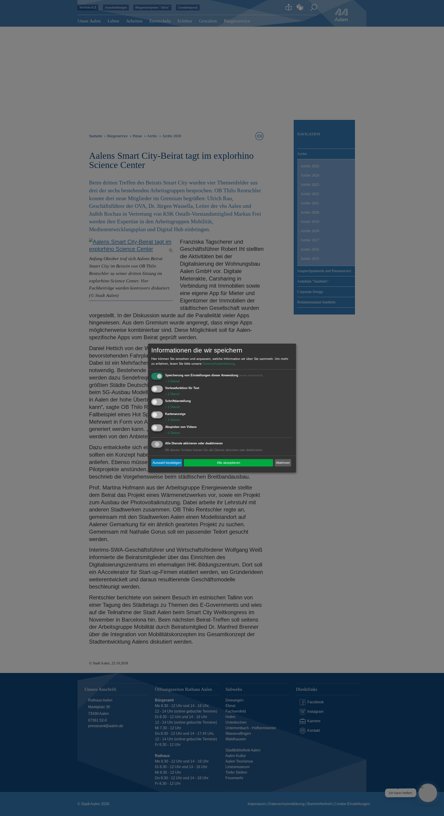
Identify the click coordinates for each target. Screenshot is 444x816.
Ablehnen (283, 462)
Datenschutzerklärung (219, 363)
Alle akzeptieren (228, 462)
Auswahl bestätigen (167, 462)
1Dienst (172, 381)
